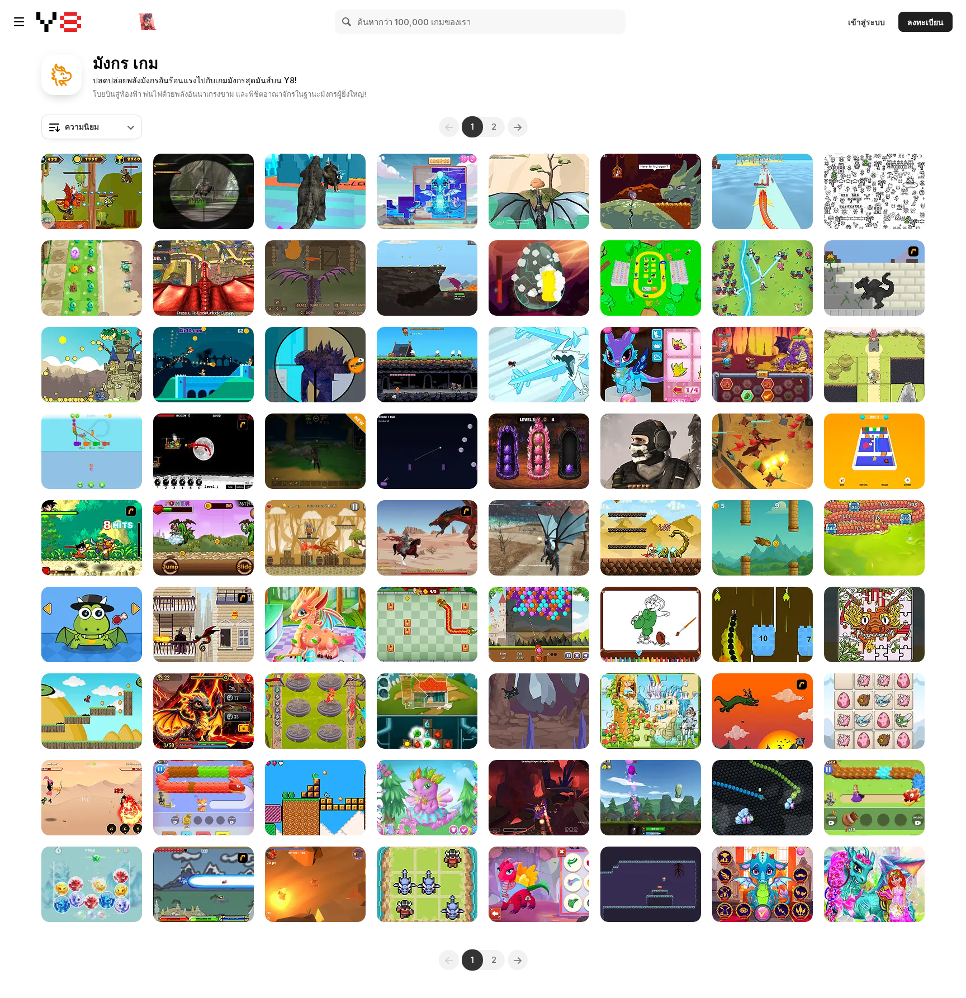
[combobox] (91, 127)
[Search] (347, 21)
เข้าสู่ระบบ (866, 22)
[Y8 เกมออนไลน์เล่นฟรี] (59, 22)
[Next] (518, 127)
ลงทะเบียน (925, 22)
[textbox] (92, 127)
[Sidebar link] (19, 22)
